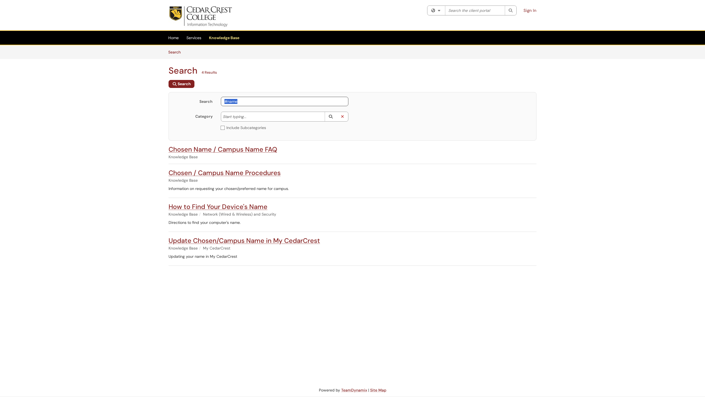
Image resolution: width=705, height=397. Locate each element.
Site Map (378, 390)
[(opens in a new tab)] (200, 17)
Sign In (530, 10)
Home (173, 37)
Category (204, 116)
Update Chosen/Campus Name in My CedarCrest (244, 240)
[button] (331, 116)
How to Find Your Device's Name (218, 206)
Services (193, 37)
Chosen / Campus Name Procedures (225, 172)
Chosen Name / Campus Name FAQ (223, 149)
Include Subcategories (246, 127)
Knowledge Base (224, 37)
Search (176, 52)
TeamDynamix (354, 390)
